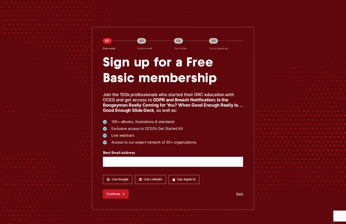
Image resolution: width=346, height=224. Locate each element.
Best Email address (119, 152)
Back (239, 194)
